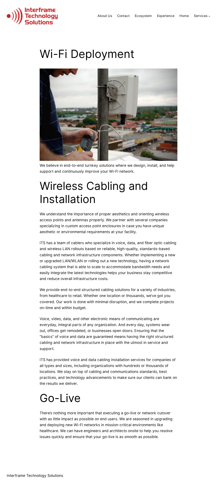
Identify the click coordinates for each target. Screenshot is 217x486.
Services (200, 16)
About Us (104, 16)
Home (184, 16)
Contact (123, 16)
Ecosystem (143, 16)
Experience (165, 16)
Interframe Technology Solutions (35, 475)
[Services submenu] (209, 16)
